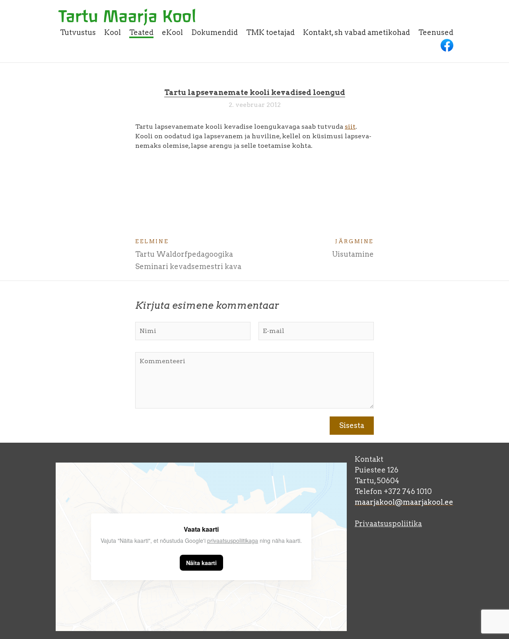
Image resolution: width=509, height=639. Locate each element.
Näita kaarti (201, 563)
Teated (141, 32)
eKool (172, 32)
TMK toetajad (270, 32)
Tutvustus (78, 32)
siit (350, 126)
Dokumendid (214, 32)
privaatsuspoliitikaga (232, 540)
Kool (112, 32)
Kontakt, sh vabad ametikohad (356, 32)
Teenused (435, 32)
